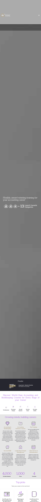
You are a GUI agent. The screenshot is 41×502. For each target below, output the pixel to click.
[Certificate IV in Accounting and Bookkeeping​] (7, 494)
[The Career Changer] (13, 407)
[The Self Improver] (20, 407)
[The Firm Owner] (28, 407)
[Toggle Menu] (39, 15)
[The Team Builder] (35, 407)
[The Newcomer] (6, 407)
